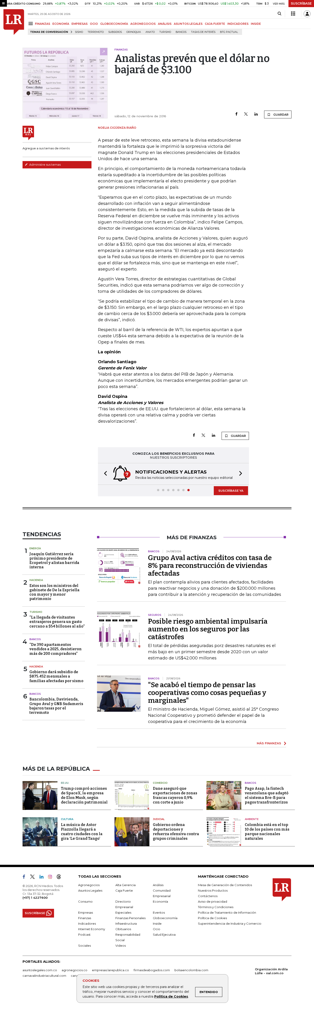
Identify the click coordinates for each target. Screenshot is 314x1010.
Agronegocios (89, 885)
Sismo (79, 32)
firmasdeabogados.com (152, 970)
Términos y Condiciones (215, 907)
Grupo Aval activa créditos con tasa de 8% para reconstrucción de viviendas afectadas (210, 566)
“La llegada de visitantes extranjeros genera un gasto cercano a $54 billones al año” (57, 621)
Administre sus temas (45, 164)
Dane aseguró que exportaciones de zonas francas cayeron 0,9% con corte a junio (175, 795)
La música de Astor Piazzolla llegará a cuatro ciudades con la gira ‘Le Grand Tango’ (82, 832)
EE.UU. (65, 782)
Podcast (84, 934)
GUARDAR (280, 114)
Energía (35, 548)
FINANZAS (42, 23)
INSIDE (256, 23)
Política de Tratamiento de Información (227, 912)
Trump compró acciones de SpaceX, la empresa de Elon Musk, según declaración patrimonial (84, 795)
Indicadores (87, 923)
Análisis (158, 885)
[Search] (279, 13)
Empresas (85, 912)
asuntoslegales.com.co (40, 970)
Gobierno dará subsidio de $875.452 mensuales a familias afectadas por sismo (56, 676)
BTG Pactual (229, 32)
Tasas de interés (203, 32)
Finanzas (84, 918)
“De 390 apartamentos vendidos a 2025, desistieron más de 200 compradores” (55, 649)
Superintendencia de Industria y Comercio (229, 923)
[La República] (13, 22)
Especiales (123, 912)
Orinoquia (133, 32)
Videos (120, 945)
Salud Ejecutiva (164, 934)
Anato (150, 32)
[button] (104, 474)
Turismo (165, 32)
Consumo (85, 901)
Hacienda (36, 580)
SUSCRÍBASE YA (230, 490)
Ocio (156, 929)
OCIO (94, 23)
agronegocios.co (74, 970)
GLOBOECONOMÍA (114, 23)
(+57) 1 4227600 (35, 897)
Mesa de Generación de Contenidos (225, 885)
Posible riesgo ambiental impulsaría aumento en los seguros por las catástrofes (208, 629)
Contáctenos (207, 896)
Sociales (84, 945)
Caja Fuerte (124, 890)
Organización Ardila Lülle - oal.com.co (271, 971)
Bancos (181, 32)
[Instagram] (52, 877)
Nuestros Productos (213, 890)
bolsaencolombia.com (191, 970)
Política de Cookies (171, 996)
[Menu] (31, 23)
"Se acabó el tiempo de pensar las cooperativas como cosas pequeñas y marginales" (207, 693)
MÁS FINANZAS (269, 743)
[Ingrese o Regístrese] (307, 13)
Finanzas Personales (130, 918)
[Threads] (61, 877)
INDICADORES (237, 23)
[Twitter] (246, 114)
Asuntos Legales (90, 890)
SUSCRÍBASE (301, 3)
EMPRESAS (79, 23)
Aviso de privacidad (212, 901)
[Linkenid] (43, 877)
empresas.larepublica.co (110, 970)
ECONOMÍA (60, 23)
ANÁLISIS (164, 23)
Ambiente (252, 819)
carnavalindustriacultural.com (44, 975)
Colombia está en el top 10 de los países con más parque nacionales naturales (267, 832)
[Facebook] (236, 114)
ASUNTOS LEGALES (188, 23)
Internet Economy (91, 929)
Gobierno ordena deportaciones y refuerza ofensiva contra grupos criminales (176, 832)
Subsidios (115, 32)
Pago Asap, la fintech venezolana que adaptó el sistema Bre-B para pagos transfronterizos (266, 795)
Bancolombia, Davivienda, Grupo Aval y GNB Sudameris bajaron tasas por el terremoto (56, 706)
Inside (157, 923)
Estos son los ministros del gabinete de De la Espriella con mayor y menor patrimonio (54, 592)
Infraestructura (126, 923)
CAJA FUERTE (215, 23)
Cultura (67, 819)
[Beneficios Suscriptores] (293, 13)
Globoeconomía (165, 918)
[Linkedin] (256, 114)
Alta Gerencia (125, 885)
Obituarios (123, 929)
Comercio (160, 782)
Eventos (159, 912)
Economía (160, 901)
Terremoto (96, 32)
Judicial (159, 819)
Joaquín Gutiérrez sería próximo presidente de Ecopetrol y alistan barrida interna (54, 560)
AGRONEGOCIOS (143, 23)
